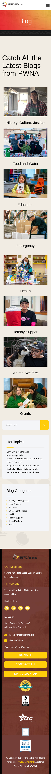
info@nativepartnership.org (21, 635)
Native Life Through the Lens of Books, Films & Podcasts (24, 460)
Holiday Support (25, 332)
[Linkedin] (20, 608)
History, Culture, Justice (25, 123)
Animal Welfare (25, 373)
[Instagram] (13, 608)
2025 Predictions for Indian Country (23, 465)
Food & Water (15, 504)
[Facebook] (6, 608)
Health (25, 291)
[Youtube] (27, 608)
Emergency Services (18, 511)
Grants (25, 413)
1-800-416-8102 (16, 640)
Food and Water (25, 164)
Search (44, 425)
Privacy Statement (26, 762)
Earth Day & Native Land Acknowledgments (18, 453)
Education (25, 205)
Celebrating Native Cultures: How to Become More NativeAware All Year (23, 470)
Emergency (25, 246)
